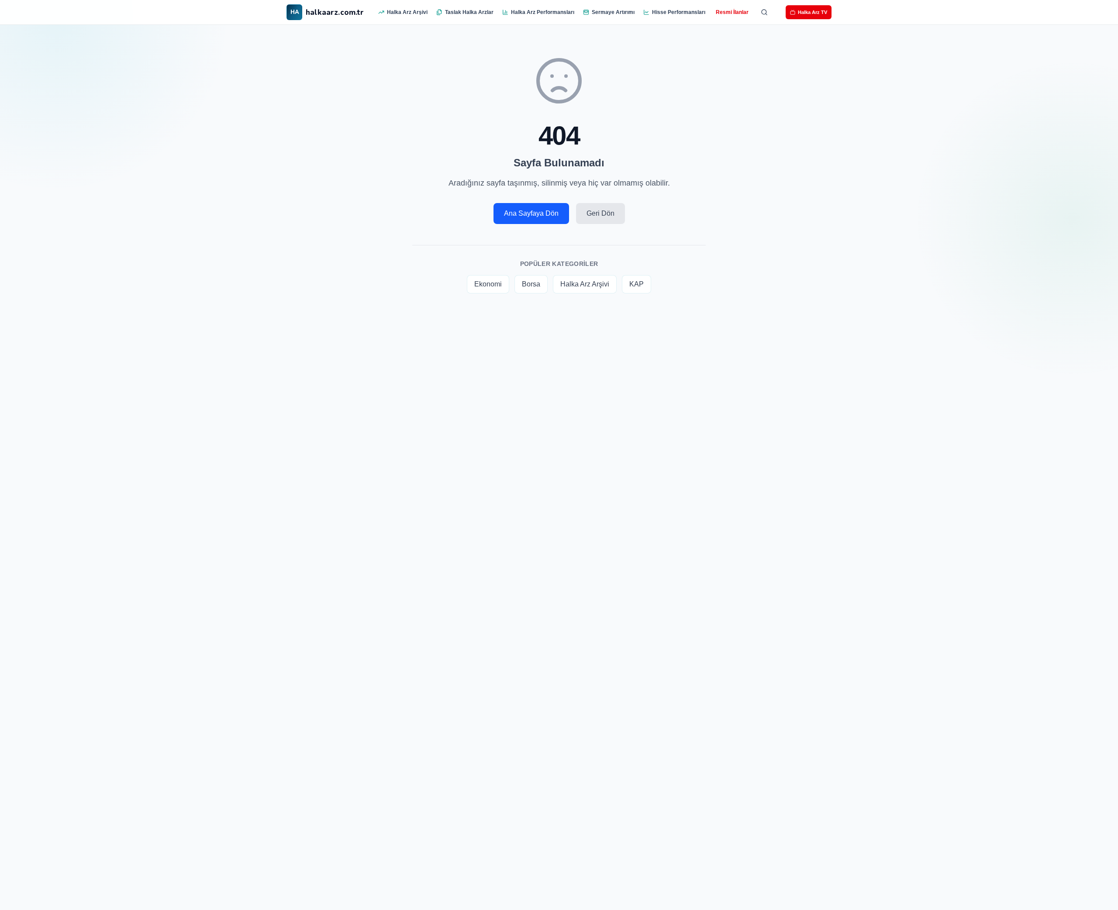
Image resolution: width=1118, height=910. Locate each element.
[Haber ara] (764, 12)
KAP (636, 284)
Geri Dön (600, 213)
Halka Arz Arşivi (407, 12)
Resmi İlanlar (732, 12)
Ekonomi (488, 284)
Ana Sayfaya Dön (531, 213)
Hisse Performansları (678, 12)
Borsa (531, 284)
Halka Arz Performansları (542, 12)
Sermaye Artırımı (613, 12)
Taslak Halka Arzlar (469, 12)
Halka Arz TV (812, 12)
